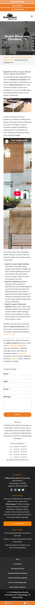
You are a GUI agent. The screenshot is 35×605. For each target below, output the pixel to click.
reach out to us (9, 334)
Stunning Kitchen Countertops (17, 573)
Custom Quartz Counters (18, 587)
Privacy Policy (17, 597)
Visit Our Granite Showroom (17, 582)
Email (6, 381)
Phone (7, 389)
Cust (17, 524)
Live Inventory (17, 9)
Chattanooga (12, 346)
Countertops (17, 564)
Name (7, 374)
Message (8, 397)
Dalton (14, 359)
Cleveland (21, 346)
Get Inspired (17, 5)
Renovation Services (17, 568)
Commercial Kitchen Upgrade (17, 578)
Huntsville (21, 353)
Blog (17, 559)
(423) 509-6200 (17, 2)
